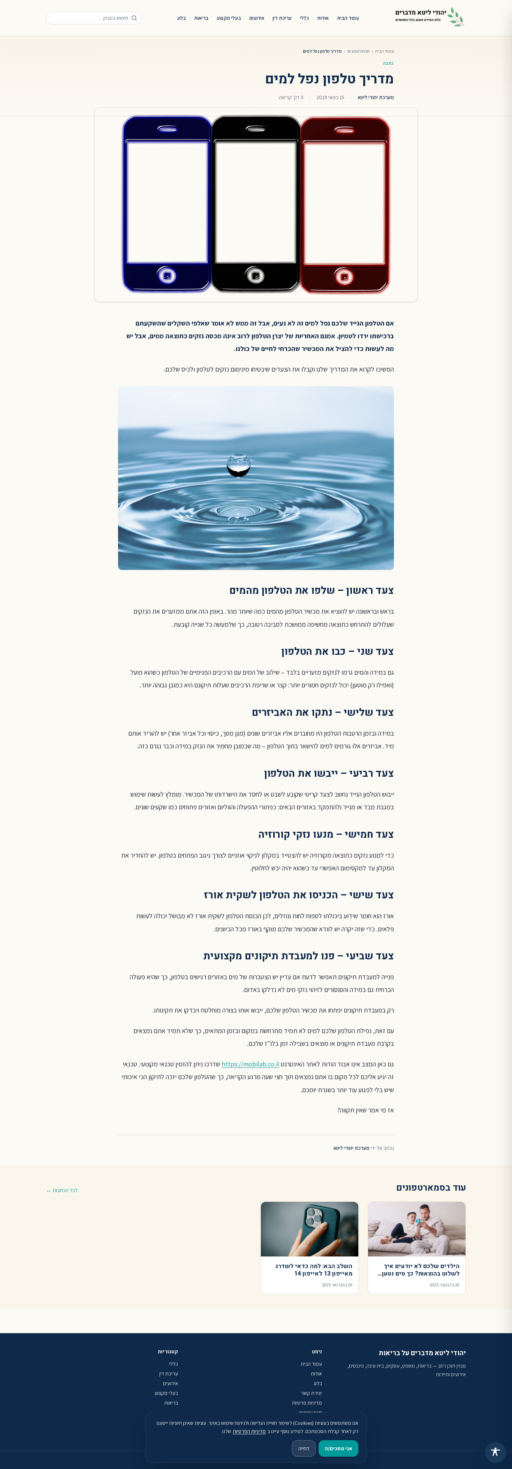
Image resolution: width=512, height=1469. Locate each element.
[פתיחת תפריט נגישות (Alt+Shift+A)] (495, 1452)
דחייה (303, 1448)
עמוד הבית (348, 18)
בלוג (181, 18)
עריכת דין (282, 18)
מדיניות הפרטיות (249, 1431)
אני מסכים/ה (338, 1448)
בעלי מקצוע (229, 18)
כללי (304, 18)
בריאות (201, 18)
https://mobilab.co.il (250, 1064)
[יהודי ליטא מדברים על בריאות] (430, 18)
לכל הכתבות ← (62, 1190)
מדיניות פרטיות (307, 1402)
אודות (323, 18)
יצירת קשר (311, 1393)
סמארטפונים (358, 51)
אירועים (256, 18)
